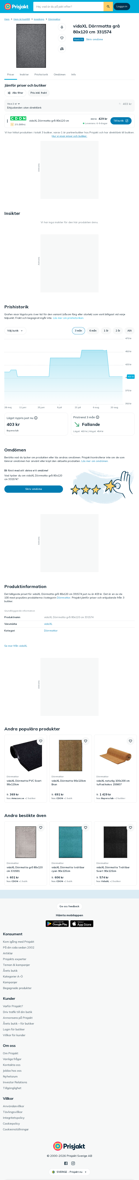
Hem (7, 19)
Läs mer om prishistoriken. (68, 318)
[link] (25, 768)
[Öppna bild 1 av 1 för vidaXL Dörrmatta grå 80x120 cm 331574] (31, 45)
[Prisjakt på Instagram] (73, 1163)
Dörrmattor (54, 19)
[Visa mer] (7, 121)
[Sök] (108, 6)
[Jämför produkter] (62, 49)
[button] (62, 27)
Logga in (122, 6)
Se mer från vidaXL (15, 645)
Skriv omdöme (94, 39)
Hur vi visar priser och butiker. (69, 136)
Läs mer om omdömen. (95, 461)
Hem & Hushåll (22, 19)
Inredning (39, 19)
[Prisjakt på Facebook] (66, 1163)
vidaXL (48, 624)
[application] (69, 373)
